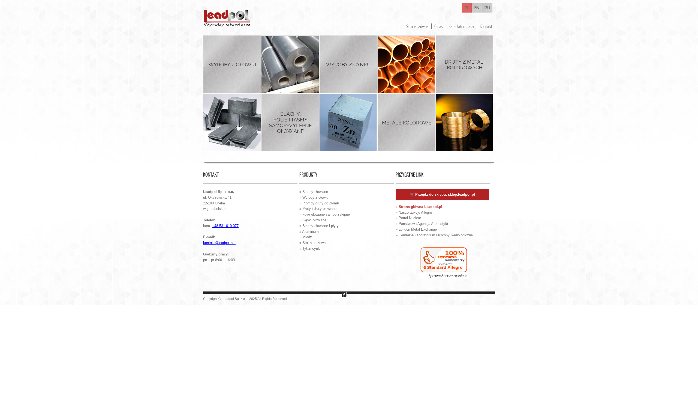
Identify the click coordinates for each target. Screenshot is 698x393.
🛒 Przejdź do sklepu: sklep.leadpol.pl (442, 194)
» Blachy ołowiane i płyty (319, 226)
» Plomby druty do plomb (319, 203)
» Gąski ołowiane (312, 220)
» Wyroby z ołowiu (313, 197)
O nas (438, 26)
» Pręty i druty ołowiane (317, 209)
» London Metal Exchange (416, 229)
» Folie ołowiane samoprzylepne (324, 214)
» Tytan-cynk (309, 248)
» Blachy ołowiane (313, 192)
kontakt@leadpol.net (219, 243)
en (476, 7)
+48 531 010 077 (225, 226)
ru (487, 7)
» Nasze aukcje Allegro (414, 212)
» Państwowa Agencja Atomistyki (422, 224)
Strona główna (417, 26)
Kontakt (486, 26)
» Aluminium (309, 232)
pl (467, 7)
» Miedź (305, 237)
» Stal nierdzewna (313, 243)
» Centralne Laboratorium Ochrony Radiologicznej (435, 235)
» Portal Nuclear (408, 218)
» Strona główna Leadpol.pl (419, 207)
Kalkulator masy (461, 26)
